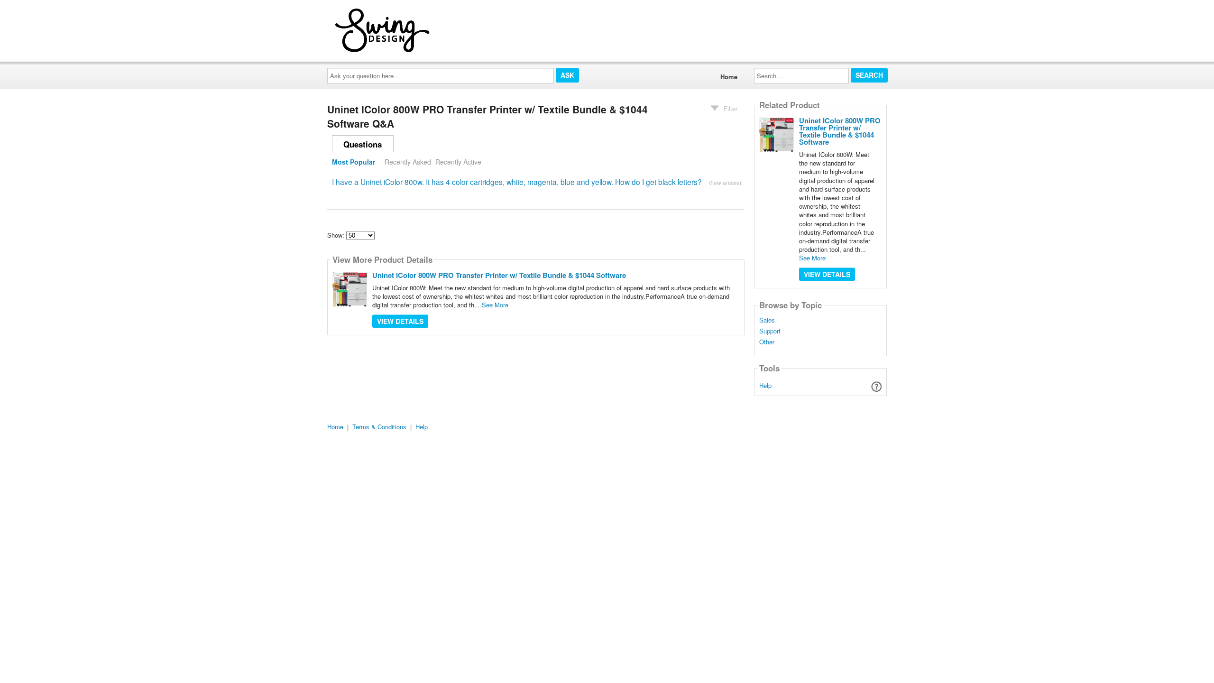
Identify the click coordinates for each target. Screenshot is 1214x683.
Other (766, 342)
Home (728, 76)
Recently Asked (408, 161)
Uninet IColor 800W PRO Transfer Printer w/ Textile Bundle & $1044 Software (499, 275)
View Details (400, 321)
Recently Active (458, 161)
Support (770, 331)
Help (765, 385)
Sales (767, 320)
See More (495, 304)
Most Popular (353, 161)
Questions (362, 144)
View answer (725, 182)
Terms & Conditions (379, 426)
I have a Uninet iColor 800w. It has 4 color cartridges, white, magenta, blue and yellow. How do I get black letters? (517, 181)
